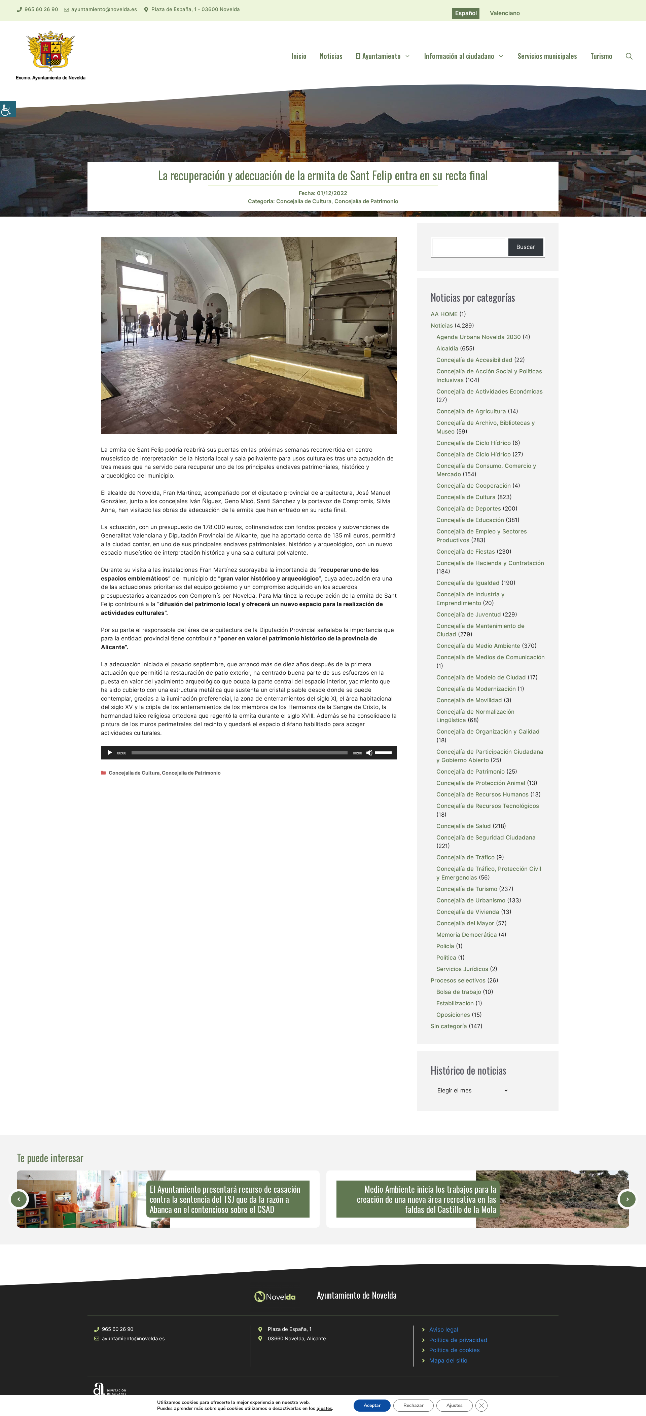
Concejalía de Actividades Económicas (489, 391)
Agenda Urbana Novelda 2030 (478, 337)
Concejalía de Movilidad (469, 700)
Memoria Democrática (466, 934)
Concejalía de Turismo (466, 889)
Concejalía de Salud (463, 826)
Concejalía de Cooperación (473, 485)
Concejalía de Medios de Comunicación (490, 657)
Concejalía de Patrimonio (366, 201)
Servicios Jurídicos (462, 969)
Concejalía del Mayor (465, 923)
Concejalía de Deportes (468, 508)
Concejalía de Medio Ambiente (478, 645)
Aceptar (372, 1405)
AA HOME (444, 314)
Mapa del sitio (448, 1360)
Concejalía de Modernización (476, 688)
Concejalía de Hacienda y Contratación (490, 563)
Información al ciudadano (459, 56)
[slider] (384, 752)
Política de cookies (454, 1350)
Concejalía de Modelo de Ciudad (481, 677)
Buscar (525, 247)
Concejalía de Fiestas (465, 551)
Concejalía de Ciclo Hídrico (473, 443)
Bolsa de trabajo (458, 992)
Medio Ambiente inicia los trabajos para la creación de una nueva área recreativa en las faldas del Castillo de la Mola (426, 1199)
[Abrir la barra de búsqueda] (629, 56)
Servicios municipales (547, 56)
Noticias (331, 56)
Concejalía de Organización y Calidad (488, 731)
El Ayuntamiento (378, 56)
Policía (445, 946)
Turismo (601, 56)
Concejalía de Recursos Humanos (482, 794)
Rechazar (413, 1405)
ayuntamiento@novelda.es (104, 9)
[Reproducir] (109, 752)
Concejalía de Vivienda (467, 911)
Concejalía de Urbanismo (470, 900)
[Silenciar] (369, 752)
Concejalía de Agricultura (471, 411)
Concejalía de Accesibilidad (474, 360)
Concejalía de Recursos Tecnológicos (487, 806)
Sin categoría (449, 1026)
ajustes (324, 1409)
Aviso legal (443, 1329)
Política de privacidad (458, 1340)
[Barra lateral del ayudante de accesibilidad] (8, 109)
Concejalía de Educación (470, 520)
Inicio (299, 56)
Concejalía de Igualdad (468, 583)
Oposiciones (453, 1014)
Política (446, 957)
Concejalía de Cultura (303, 201)
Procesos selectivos (458, 980)
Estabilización (455, 1003)
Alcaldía (447, 348)
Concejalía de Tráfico (465, 857)
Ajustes (454, 1405)
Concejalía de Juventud (468, 614)
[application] (249, 752)
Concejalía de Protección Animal (480, 783)
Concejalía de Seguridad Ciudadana (486, 837)
